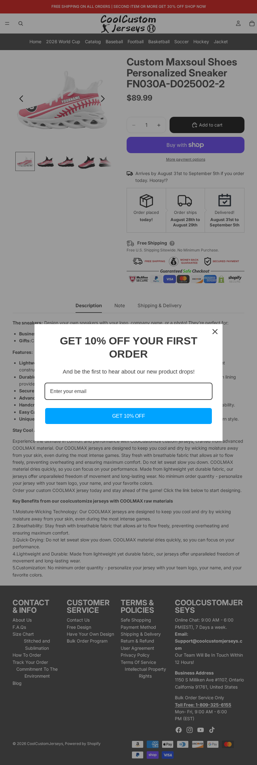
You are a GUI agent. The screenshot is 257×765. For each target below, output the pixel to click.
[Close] (215, 331)
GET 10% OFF (128, 416)
